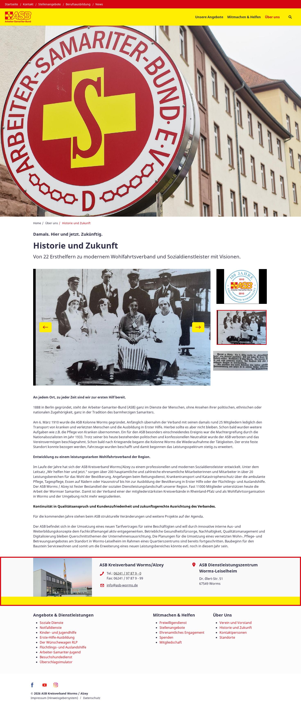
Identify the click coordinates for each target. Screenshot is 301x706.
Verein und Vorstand (236, 622)
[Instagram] (55, 686)
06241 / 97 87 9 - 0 (127, 573)
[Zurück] (45, 327)
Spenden (166, 637)
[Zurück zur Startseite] (18, 17)
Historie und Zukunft (236, 627)
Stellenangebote (49, 4)
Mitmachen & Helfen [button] (244, 17)
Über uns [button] (272, 17)
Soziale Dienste (51, 622)
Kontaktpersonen (233, 632)
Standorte (227, 637)
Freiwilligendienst (173, 622)
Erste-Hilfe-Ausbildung (57, 637)
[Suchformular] (290, 17)
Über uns (51, 223)
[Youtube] (44, 686)
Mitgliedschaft (171, 642)
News (99, 4)
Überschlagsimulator (56, 662)
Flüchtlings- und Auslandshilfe (63, 647)
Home (37, 223)
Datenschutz (91, 698)
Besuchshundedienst (56, 657)
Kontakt (28, 4)
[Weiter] (198, 327)
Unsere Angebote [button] (209, 17)
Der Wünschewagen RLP (59, 642)
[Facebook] (33, 686)
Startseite (11, 4)
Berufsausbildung (78, 4)
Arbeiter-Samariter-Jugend (60, 652)
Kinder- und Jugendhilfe (58, 632)
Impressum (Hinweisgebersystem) (54, 698)
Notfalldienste (51, 627)
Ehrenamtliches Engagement (182, 632)
